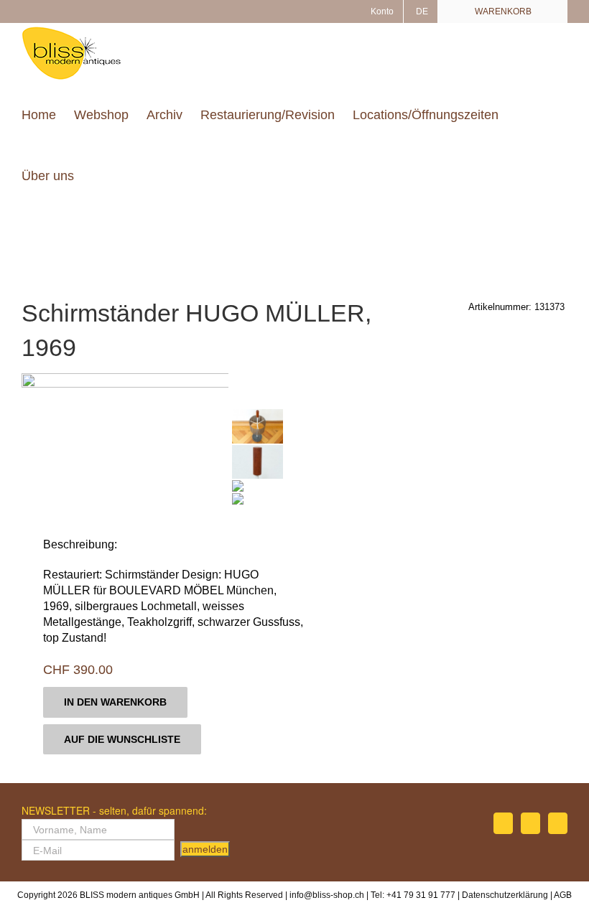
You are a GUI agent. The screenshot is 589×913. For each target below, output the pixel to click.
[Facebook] (503, 823)
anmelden (205, 849)
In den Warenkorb (115, 702)
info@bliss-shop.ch (326, 895)
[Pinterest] (557, 823)
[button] (97, 175)
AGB (563, 895)
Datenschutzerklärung (505, 895)
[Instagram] (530, 823)
